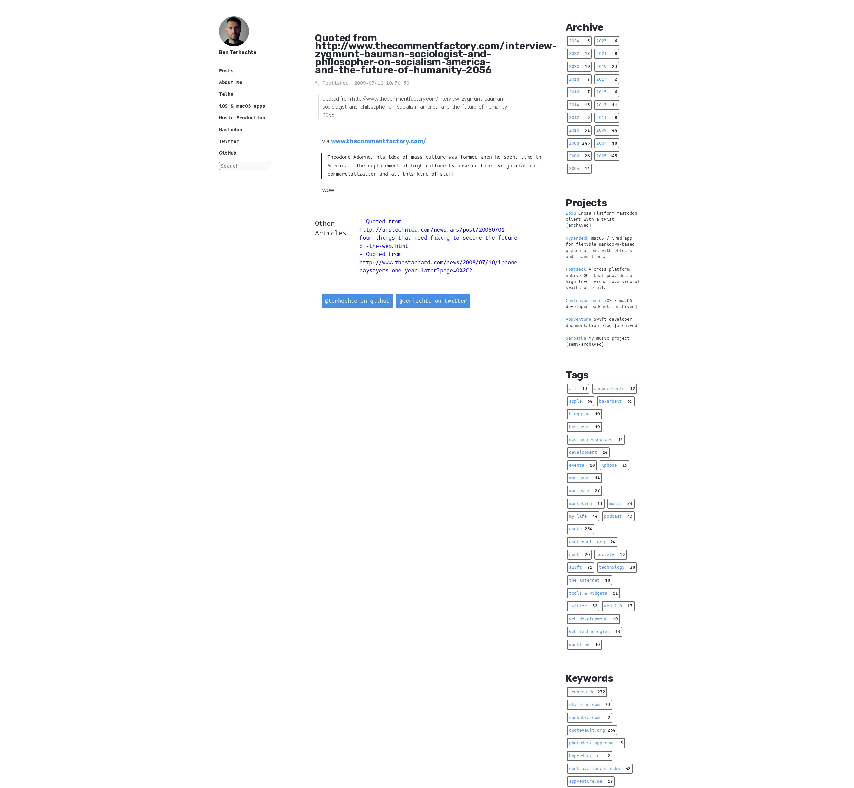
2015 (606, 92)
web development (593, 619)
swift (580, 567)
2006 (579, 156)
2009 (606, 130)
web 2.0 (618, 606)
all (578, 388)
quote (580, 529)
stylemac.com (589, 704)
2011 (606, 117)
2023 (606, 41)
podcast (618, 516)
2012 (579, 117)
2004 (579, 168)
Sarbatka (576, 338)
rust (579, 554)
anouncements (614, 388)
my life (583, 516)
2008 (579, 143)
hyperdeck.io (589, 756)
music (621, 503)
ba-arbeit (616, 401)
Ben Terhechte (238, 52)
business (584, 427)
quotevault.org (592, 542)
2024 (579, 41)
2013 (606, 105)
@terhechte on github (357, 300)
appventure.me (591, 781)
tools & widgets (593, 593)
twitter (583, 606)
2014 (579, 105)
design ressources (596, 439)
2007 (606, 143)
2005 (606, 156)
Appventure (578, 319)
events (582, 465)
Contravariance (583, 300)
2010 (579, 130)
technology (617, 567)
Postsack (576, 269)
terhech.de (587, 692)
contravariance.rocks (600, 768)
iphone (615, 465)
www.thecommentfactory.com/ (378, 141)
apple (580, 401)
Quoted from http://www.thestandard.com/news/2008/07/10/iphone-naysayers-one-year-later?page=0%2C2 (439, 262)
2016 (579, 92)
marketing (586, 503)
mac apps (584, 478)
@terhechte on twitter (433, 300)
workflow (584, 644)
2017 (606, 79)
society (610, 554)
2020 (579, 66)
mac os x (584, 490)
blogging (584, 414)
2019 (606, 66)
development (588, 452)
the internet (589, 580)
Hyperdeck (577, 238)
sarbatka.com (589, 717)
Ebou (571, 213)
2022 (579, 53)
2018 (579, 79)
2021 (606, 53)
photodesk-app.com (596, 743)
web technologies (594, 631)
